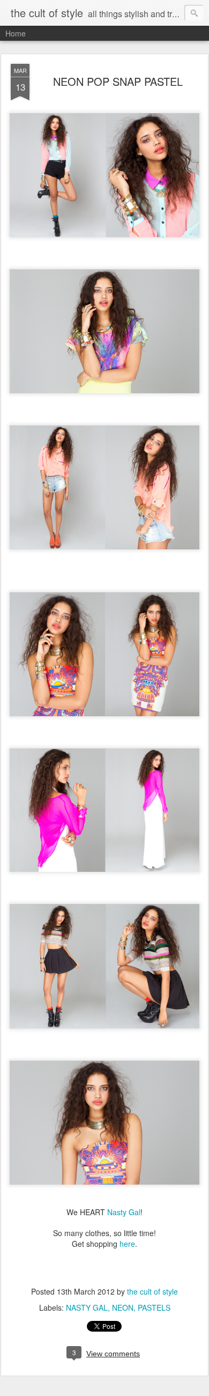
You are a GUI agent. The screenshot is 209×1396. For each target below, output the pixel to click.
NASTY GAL (87, 1307)
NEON (122, 1307)
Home (15, 33)
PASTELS (154, 1307)
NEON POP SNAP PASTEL (118, 81)
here (127, 1243)
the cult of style (152, 1291)
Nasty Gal (123, 1212)
